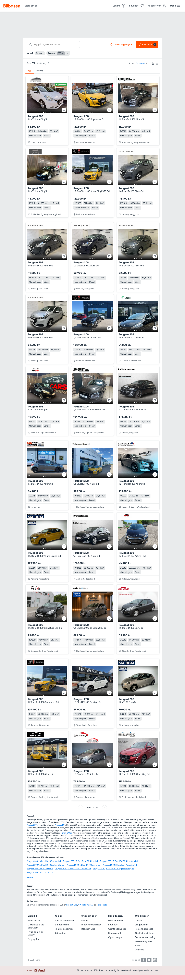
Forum (84, 920)
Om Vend (139, 949)
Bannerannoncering (145, 937)
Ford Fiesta (102, 904)
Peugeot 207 (59, 825)
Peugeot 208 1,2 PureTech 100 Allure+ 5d (73, 868)
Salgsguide (33, 939)
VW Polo (82, 904)
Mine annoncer (116, 920)
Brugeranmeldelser (91, 924)
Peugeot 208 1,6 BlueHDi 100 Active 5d (44, 861)
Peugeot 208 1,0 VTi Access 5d (40, 872)
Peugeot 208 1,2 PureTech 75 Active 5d (119, 865)
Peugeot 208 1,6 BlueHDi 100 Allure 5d (83, 865)
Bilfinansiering (62, 924)
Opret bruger (115, 937)
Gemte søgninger (117, 928)
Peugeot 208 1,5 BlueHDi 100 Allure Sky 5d (119, 861)
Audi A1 (90, 904)
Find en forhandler (64, 920)
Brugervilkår (141, 924)
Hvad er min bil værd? (36, 933)
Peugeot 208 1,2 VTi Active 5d (40, 868)
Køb (29, 70)
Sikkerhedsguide (143, 941)
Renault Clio (66, 833)
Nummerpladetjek (64, 928)
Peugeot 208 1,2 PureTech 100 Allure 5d (80, 861)
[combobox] (53, 44)
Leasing (39, 70)
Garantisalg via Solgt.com (36, 926)
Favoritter (113, 924)
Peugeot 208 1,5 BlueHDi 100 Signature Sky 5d (113, 868)
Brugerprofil (114, 933)
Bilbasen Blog (88, 928)
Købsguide (60, 933)
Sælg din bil (34, 920)
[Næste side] (104, 807)
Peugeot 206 (32, 825)
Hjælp (138, 945)
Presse (138, 920)
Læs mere (154, 970)
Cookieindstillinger (144, 933)
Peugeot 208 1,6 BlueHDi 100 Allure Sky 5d (45, 865)
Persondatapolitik (144, 928)
